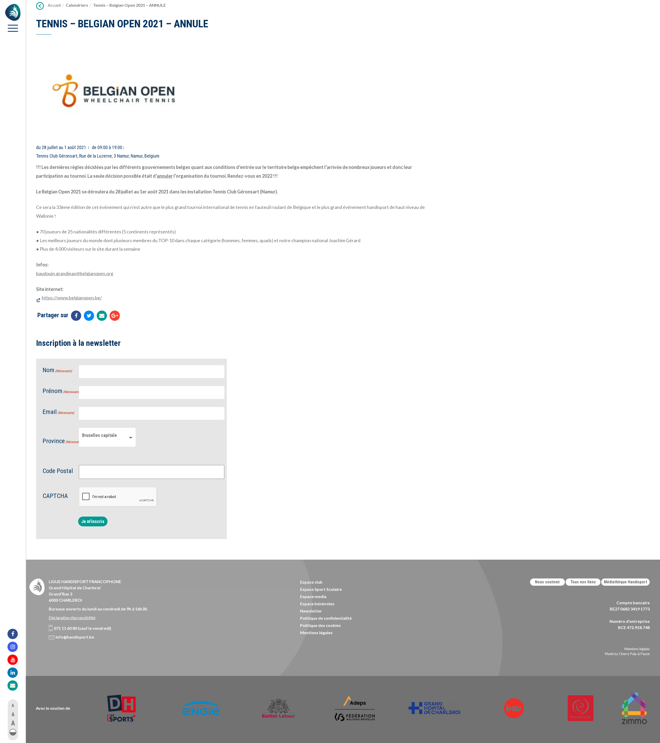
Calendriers (77, 5)
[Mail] (15, 685)
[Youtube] (15, 660)
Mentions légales (316, 632)
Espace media (313, 596)
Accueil (54, 5)
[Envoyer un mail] (102, 316)
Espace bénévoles (317, 603)
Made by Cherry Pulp (621, 654)
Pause (645, 654)
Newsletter (311, 610)
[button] (13, 732)
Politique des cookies (320, 625)
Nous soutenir (547, 581)
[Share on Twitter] (89, 316)
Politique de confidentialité (326, 618)
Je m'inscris (92, 521)
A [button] (13, 705)
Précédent (40, 6)
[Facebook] (15, 634)
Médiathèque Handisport (625, 581)
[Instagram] (15, 647)
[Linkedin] (15, 672)
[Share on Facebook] (76, 316)
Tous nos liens (583, 581)
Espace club (311, 581)
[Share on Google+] (115, 316)
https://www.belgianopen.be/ (72, 297)
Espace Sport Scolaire (321, 589)
